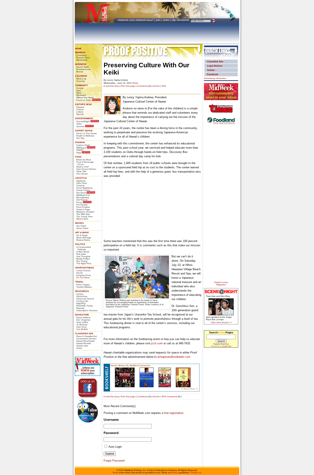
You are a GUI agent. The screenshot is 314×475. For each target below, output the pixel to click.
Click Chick (81, 183)
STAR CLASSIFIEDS (180, 20)
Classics (80, 107)
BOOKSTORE (82, 315)
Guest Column (83, 190)
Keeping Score (83, 275)
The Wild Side (83, 214)
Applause (81, 181)
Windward (81, 95)
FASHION (80, 142)
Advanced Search (85, 299)
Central (79, 88)
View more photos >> (221, 322)
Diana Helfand (83, 317)
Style (78, 152)
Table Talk (81, 171)
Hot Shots (81, 193)
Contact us (195, 472)
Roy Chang (81, 261)
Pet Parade (82, 205)
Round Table (82, 67)
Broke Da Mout (83, 159)
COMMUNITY (81, 85)
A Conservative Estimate (83, 248)
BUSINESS (80, 64)
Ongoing (80, 81)
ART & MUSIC (82, 232)
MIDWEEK (80, 52)
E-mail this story (111, 86)
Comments (142, 86)
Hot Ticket (81, 226)
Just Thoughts (83, 256)
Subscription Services (86, 310)
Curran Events (83, 270)
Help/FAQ (81, 303)
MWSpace (81, 148)
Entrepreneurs (83, 69)
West (78, 93)
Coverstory (81, 55)
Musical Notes (83, 240)
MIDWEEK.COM (126, 20)
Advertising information (215, 78)
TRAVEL (79, 282)
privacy (175, 472)
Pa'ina (79, 202)
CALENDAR (81, 76)
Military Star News (85, 97)
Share (135, 83)
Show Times (82, 228)
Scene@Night (83, 121)
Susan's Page (83, 209)
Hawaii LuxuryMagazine (221, 283)
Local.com (226, 346)
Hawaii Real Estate (85, 341)
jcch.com (157, 343)
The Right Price (83, 263)
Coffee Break (82, 252)
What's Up (81, 79)
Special (80, 114)
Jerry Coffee (82, 322)
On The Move (83, 277)
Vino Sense (82, 174)
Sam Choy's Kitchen (86, 169)
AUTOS (166, 20)
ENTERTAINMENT (84, 118)
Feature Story (83, 57)
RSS (164, 86)
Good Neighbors (84, 188)
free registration (173, 413)
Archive (80, 294)
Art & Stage (82, 235)
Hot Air (79, 273)
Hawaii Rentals (83, 343)
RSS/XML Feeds (84, 306)
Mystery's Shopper (85, 212)
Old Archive (81, 296)
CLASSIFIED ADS (84, 333)
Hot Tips (80, 138)
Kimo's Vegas (83, 284)
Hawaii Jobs (82, 346)
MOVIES (79, 223)
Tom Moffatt (82, 329)
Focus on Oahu (84, 100)
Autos (79, 348)
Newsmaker (82, 60)
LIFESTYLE (81, 178)
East (78, 90)
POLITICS (80, 244)
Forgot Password (114, 460)
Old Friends (82, 200)
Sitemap (80, 308)
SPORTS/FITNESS (84, 268)
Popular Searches (221, 344)
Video (79, 124)
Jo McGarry (81, 324)
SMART (80, 150)
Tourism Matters (84, 287)
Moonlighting (82, 197)
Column (80, 109)
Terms (115, 472)
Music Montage (83, 237)
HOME (78, 48)
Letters (79, 112)
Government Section (86, 338)
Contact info (82, 301)
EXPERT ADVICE (84, 130)
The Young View (84, 216)
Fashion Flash (83, 145)
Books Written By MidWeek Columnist (130, 365)
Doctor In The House (86, 133)
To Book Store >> (189, 389)
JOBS (158, 20)
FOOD (78, 157)
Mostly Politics (83, 259)
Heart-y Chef (82, 167)
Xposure (80, 126)
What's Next (82, 219)
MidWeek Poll (83, 195)
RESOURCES (82, 291)
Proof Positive (83, 207)
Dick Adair (81, 254)
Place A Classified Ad (86, 336)
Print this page (128, 86)
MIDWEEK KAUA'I (144, 20)
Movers (79, 71)
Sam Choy (81, 327)
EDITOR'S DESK (83, 104)
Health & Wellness (85, 136)
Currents (80, 185)
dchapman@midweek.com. (174, 356)
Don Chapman (83, 320)
